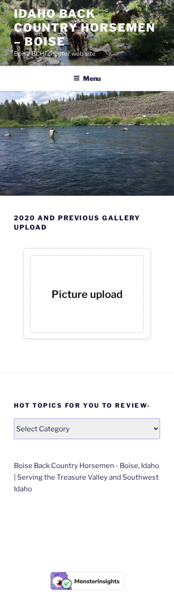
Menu (92, 78)
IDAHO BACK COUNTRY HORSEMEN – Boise (84, 27)
